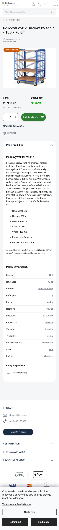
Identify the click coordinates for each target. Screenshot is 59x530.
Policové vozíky (45, 288)
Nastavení (29, 512)
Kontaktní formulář (18, 432)
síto (51, 349)
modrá (50, 302)
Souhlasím (43, 522)
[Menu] (55, 4)
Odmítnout (15, 522)
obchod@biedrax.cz (18, 415)
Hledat (52, 12)
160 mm (49, 322)
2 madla (49, 329)
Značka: (9, 42)
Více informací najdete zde (16, 504)
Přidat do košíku (30, 117)
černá (50, 336)
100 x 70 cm (47, 315)
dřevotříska (47, 342)
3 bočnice (48, 356)
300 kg (49, 309)
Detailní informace (12, 126)
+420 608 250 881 (17, 421)
